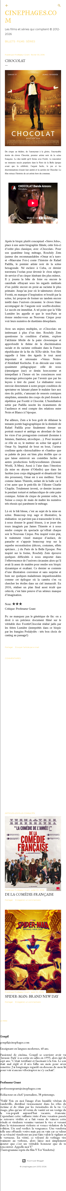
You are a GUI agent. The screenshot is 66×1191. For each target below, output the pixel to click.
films (20, 41)
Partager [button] (9, 647)
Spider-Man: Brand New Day (31, 996)
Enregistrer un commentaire (28, 900)
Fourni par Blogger (35, 1161)
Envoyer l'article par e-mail (27, 647)
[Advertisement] (33, 771)
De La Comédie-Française (29, 894)
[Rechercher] (59, 5)
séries (30, 41)
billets (10, 41)
